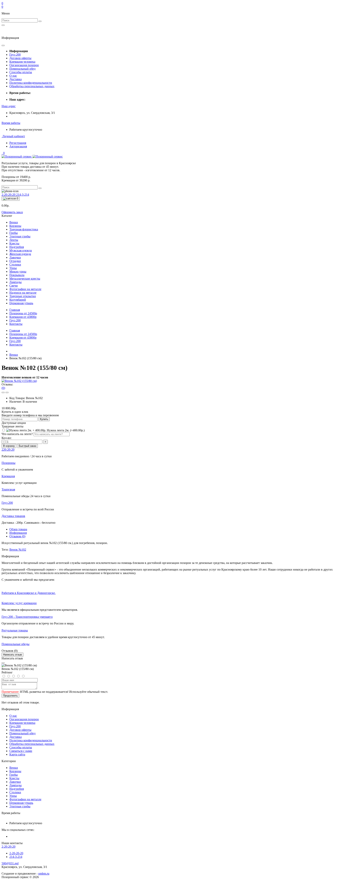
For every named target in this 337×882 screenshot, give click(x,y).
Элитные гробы (19, 806)
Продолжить (10, 695)
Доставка (15, 79)
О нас (13, 75)
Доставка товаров (13, 516)
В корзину (9, 445)
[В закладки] (3, 392)
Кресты (14, 778)
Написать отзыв (12, 654)
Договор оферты (20, 58)
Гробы (13, 774)
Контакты (15, 324)
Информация (18, 532)
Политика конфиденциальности (30, 82)
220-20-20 (8, 449)
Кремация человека (22, 61)
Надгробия (16, 788)
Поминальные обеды (15, 644)
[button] (9, 106)
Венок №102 (17, 549)
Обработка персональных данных (31, 86)
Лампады (15, 785)
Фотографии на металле (25, 799)
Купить (44, 419)
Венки (13, 354)
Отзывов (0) (17, 536)
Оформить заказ (12, 212)
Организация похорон (24, 65)
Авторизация (18, 146)
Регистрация (17, 142)
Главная (14, 309)
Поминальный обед (22, 68)
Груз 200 (15, 54)
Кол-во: (7, 438)
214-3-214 (22, 194)
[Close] (3, 663)
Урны (13, 795)
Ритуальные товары (15, 630)
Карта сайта (17, 754)
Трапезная (8, 489)
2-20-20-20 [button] (8, 846)
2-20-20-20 (9, 194)
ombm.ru (43, 873)
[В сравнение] (7, 392)
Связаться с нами (20, 751)
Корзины (15, 771)
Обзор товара (18, 529)
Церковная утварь (21, 802)
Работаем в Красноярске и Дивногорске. (29, 593)
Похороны (23, 313)
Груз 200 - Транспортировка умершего (27, 616)
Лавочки (15, 781)
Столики (15, 792)
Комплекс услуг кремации (19, 603)
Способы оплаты (20, 72)
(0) (3, 388)
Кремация (22, 316)
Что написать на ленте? (17, 434)
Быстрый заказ (27, 445)
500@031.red (10, 863)
